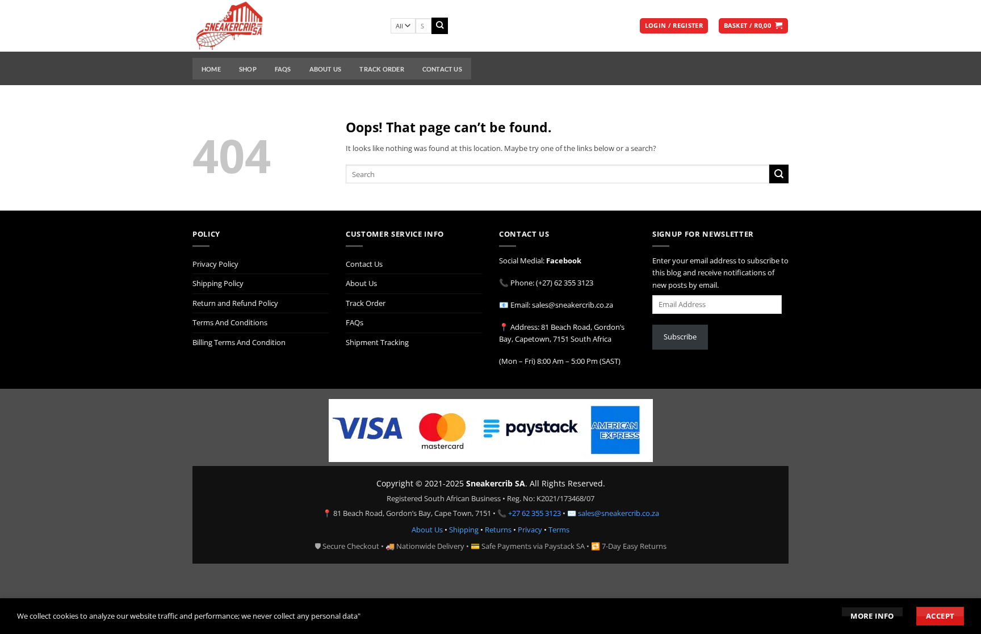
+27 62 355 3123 (534, 513)
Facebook (563, 260)
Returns (498, 529)
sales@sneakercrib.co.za (618, 513)
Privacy (530, 529)
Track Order (381, 69)
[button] (674, 26)
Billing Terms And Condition (239, 342)
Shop (248, 69)
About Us (325, 69)
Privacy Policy (215, 264)
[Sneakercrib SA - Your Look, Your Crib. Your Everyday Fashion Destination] (283, 26)
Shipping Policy (218, 283)
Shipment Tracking (377, 342)
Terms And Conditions (229, 322)
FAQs (283, 69)
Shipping (464, 529)
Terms (558, 529)
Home (211, 69)
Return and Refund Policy (235, 303)
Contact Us (442, 69)
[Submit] (439, 26)
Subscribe (680, 336)
